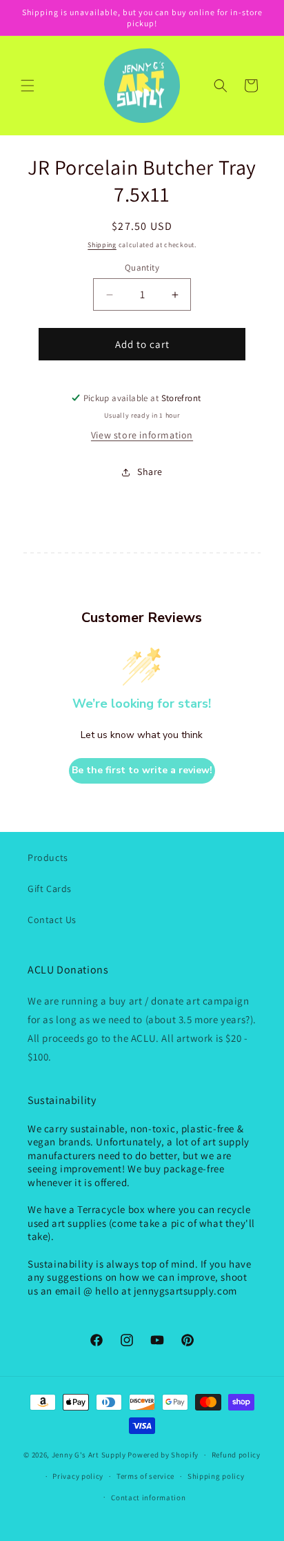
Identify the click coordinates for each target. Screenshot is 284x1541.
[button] (27, 85)
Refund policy (236, 1455)
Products (48, 857)
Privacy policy (77, 1476)
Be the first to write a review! (142, 770)
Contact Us (52, 919)
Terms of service (145, 1476)
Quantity (142, 267)
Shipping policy (216, 1476)
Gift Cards (50, 888)
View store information (142, 435)
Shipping (102, 244)
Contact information (148, 1497)
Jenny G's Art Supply (89, 1455)
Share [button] (150, 471)
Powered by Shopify (163, 1455)
